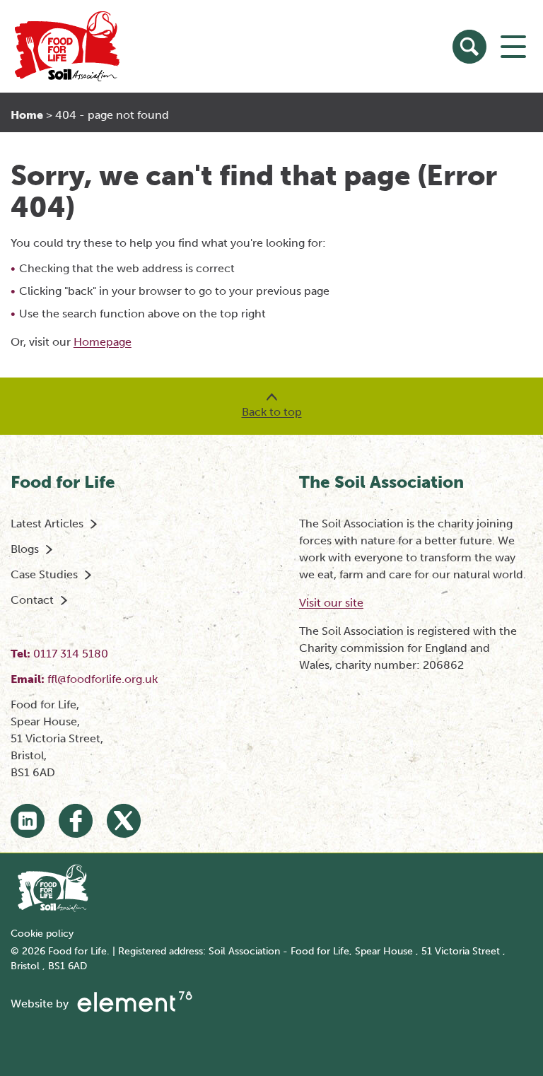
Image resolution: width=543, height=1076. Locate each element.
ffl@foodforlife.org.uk (102, 679)
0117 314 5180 (70, 653)
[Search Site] (469, 47)
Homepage (103, 342)
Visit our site (331, 602)
